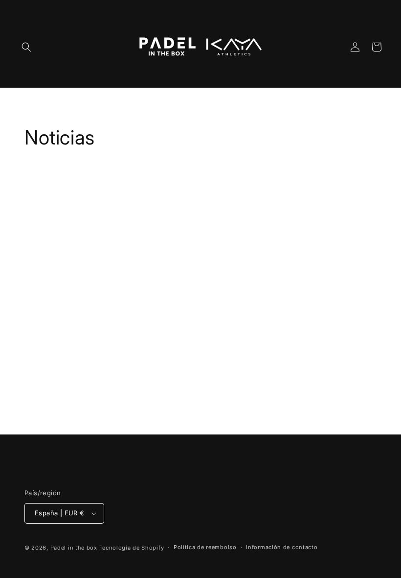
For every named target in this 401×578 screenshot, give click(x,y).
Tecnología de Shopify (131, 547)
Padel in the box (74, 547)
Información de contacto (281, 547)
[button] (26, 47)
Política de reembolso (205, 547)
